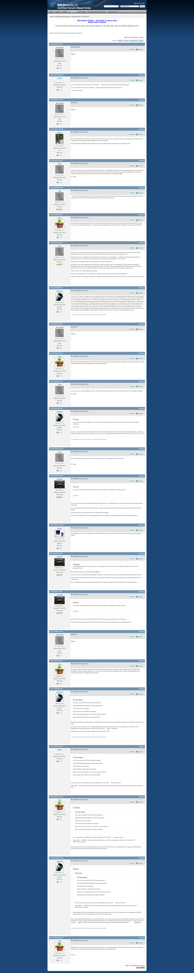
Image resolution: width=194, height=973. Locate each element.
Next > (142, 37)
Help (143, 3)
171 (61, 152)
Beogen (59, 528)
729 (61, 309)
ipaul (59, 191)
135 (61, 545)
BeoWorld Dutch (76, 16)
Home (51, 11)
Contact (140, 49)
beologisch (60, 291)
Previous (135, 40)
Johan (60, 163)
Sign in (136, 3)
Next (142, 40)
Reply (133, 49)
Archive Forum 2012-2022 (97, 11)
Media (65, 11)
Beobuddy (60, 479)
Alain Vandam (72, 33)
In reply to (141, 75)
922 (61, 234)
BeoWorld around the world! (62, 16)
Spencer (59, 132)
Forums (72, 11)
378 (61, 206)
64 (61, 179)
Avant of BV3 (85, 16)
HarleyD (59, 78)
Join (140, 3)
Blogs (58, 11)
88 (61, 65)
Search (142, 6)
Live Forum (82, 11)
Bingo (59, 218)
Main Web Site (113, 11)
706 (61, 87)
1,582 (61, 494)
